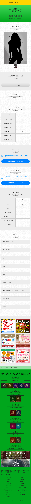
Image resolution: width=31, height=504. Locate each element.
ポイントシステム (8, 489)
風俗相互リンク (8, 490)
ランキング (22, 481)
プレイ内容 (8, 483)
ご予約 (22, 485)
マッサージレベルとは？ (15, 85)
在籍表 (22, 479)
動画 (8, 481)
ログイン (8, 487)
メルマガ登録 (22, 487)
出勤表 (8, 479)
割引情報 (8, 485)
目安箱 (22, 489)
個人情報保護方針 (22, 490)
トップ (22, 477)
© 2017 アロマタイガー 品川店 (15, 500)
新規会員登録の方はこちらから (15, 161)
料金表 (22, 483)
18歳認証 (8, 477)
